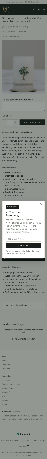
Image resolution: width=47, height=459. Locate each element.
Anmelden (23, 245)
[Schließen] (41, 204)
